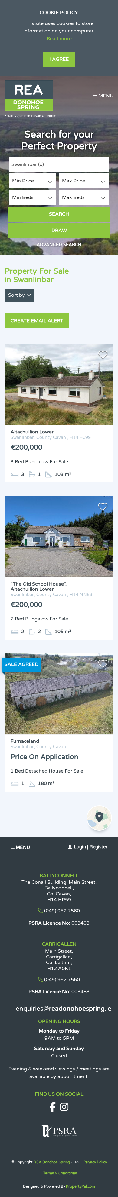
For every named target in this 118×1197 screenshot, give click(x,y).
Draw (59, 231)
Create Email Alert (37, 321)
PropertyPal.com (80, 1186)
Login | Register (90, 847)
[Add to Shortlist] (102, 356)
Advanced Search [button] (59, 244)
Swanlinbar (27, 164)
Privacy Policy (95, 1162)
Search (59, 214)
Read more (59, 39)
